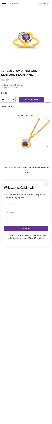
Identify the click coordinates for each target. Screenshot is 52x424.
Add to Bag (31, 99)
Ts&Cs (30, 238)
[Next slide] (48, 147)
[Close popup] (46, 184)
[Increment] (13, 99)
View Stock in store (11, 88)
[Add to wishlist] (48, 99)
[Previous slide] (4, 147)
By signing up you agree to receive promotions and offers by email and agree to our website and (27, 236)
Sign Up (26, 228)
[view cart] (49, 3)
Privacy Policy (39, 238)
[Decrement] (3, 99)
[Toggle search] (34, 3)
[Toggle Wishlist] (48, 120)
